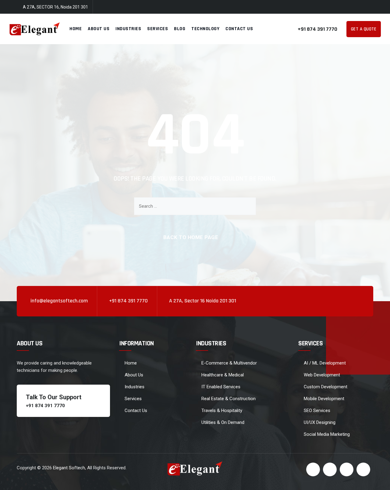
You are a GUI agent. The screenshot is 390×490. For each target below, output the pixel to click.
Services (157, 29)
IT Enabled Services (220, 387)
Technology (205, 29)
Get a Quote (364, 29)
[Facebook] (342, 7)
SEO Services (317, 410)
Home (75, 29)
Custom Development (325, 387)
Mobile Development (324, 398)
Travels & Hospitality (221, 410)
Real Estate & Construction (228, 398)
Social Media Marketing (327, 434)
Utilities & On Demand (222, 422)
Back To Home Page (190, 237)
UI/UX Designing (319, 422)
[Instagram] (378, 7)
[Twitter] (354, 7)
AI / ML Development (325, 363)
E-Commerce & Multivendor (229, 363)
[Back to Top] (377, 480)
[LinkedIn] (366, 7)
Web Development (322, 375)
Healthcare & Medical (222, 375)
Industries (128, 29)
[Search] (246, 206)
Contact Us (239, 29)
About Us (98, 29)
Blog (179, 29)
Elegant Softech (69, 468)
